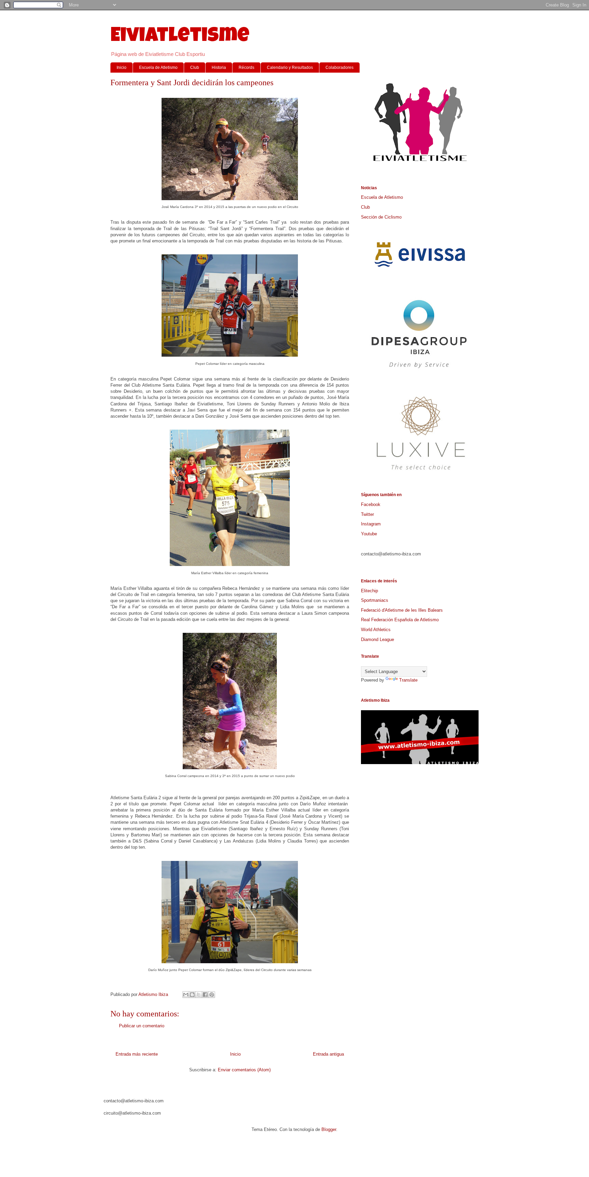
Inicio (121, 67)
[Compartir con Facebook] (205, 994)
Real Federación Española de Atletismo (400, 619)
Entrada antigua (328, 1054)
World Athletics (376, 629)
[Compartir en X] (198, 994)
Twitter (367, 514)
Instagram (371, 523)
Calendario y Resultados (290, 67)
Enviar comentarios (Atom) (244, 1069)
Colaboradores (339, 67)
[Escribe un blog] (192, 994)
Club (194, 67)
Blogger (328, 1129)
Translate (408, 680)
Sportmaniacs (374, 600)
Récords (246, 67)
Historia (219, 67)
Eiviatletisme (180, 37)
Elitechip (369, 590)
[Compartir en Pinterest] (211, 994)
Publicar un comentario (141, 1025)
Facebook (370, 504)
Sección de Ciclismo (381, 217)
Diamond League (377, 639)
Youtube (369, 533)
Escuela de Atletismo (158, 67)
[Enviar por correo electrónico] (185, 994)
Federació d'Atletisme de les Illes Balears (402, 610)
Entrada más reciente (137, 1054)
